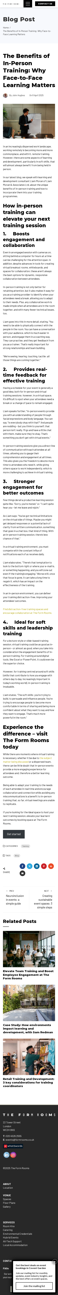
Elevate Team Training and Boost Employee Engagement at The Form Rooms (28, 974)
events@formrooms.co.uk (20, 1139)
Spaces (7, 1199)
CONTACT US (45, 4)
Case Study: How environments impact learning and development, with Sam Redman (28, 1028)
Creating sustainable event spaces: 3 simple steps (43, 899)
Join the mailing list (34, 1286)
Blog (17, 855)
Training (25, 846)
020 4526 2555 (14, 1135)
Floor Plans (9, 1202)
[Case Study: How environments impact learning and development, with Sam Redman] (29, 1002)
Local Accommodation (15, 1244)
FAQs (6, 1268)
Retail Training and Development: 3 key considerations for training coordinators (28, 1082)
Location (8, 1187)
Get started (14, 834)
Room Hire (9, 1226)
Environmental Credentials (17, 1233)
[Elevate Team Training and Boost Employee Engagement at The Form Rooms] (29, 948)
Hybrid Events (10, 1237)
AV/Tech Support (12, 1241)
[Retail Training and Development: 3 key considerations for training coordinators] (29, 1056)
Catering (7, 1229)
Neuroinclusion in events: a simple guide (15, 897)
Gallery (7, 1206)
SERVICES (9, 1222)
